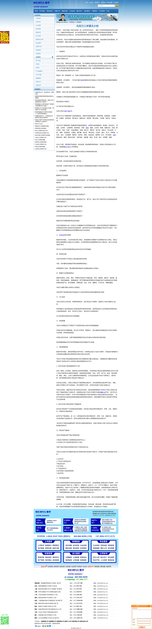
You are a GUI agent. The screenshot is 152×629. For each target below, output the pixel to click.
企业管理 (73, 566)
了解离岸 (94, 11)
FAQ (107, 11)
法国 (114, 135)
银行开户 (79, 11)
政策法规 (62, 566)
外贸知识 (72, 22)
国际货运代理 (39, 39)
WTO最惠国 (39, 71)
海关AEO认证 (39, 124)
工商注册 (67, 566)
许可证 (67, 147)
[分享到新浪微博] (45, 626)
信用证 (37, 67)
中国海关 (38, 53)
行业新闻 (102, 11)
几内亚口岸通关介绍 (40, 144)
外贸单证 (38, 22)
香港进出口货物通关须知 (42, 126)
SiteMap (85, 566)
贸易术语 (38, 32)
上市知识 (72, 11)
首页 (36, 11)
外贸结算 (38, 18)
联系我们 (103, 2)
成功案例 (87, 11)
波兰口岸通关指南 (40, 139)
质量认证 (103, 392)
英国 (87, 128)
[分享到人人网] (50, 626)
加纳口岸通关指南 (40, 146)
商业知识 (50, 11)
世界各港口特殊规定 (40, 128)
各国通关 (38, 57)
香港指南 (97, 566)
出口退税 (38, 25)
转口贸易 (38, 43)
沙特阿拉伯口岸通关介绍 (42, 133)
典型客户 (97, 2)
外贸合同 (38, 85)
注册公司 (57, 11)
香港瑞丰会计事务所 (62, 22)
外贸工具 (38, 81)
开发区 (37, 64)
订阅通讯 (115, 2)
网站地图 (109, 2)
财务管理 (56, 566)
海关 (82, 80)
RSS (87, 2)
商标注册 (65, 11)
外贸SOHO (39, 46)
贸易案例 (38, 78)
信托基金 (50, 566)
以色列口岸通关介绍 (40, 149)
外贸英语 (38, 50)
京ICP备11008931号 (76, 628)
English (91, 2)
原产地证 (38, 60)
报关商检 (38, 29)
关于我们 (42, 11)
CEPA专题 (38, 74)
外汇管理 (38, 36)
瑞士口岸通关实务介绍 (41, 130)
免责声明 (108, 566)
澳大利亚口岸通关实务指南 (42, 135)
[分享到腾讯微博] (47, 626)
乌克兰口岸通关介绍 (40, 137)
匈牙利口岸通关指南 (40, 142)
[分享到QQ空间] (43, 626)
